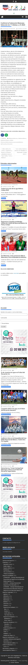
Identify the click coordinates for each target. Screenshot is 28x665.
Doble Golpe (6, 566)
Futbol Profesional (7, 644)
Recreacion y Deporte (8, 648)
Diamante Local (7, 564)
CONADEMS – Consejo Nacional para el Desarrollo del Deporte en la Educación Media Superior (13, 579)
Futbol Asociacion (8, 628)
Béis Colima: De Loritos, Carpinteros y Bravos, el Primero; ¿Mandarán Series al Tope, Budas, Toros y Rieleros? (6, 153)
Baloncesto (6, 598)
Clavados (6, 624)
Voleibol (5, 633)
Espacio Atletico (7, 568)
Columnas (5, 562)
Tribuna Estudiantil (8, 573)
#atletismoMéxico (22, 138)
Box (5, 609)
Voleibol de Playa (8, 635)
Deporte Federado (8, 592)
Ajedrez (5, 594)
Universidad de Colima (9, 643)
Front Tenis (7, 620)
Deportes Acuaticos (8, 622)
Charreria (5, 603)
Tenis (4, 631)
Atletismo (4, 138)
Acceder (3, 326)
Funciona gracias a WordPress (9, 660)
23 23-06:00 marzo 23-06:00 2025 (9, 251)
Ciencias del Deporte (8, 560)
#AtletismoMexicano (13, 138)
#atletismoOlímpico (5, 140)
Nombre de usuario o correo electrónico (11, 312)
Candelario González (22, 28)
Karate (6, 611)
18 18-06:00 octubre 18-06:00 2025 (10, 184)
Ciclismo (5, 605)
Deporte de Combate (9, 607)
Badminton (7, 618)
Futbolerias (6, 570)
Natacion (6, 626)
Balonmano (6, 600)
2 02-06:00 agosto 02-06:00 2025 (9, 217)
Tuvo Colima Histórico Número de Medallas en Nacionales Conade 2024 (21, 151)
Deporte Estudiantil (8, 575)
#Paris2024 (9, 144)
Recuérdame (5, 323)
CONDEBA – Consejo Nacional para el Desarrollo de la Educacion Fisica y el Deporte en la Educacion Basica (13, 588)
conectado (16, 273)
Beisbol (5, 601)
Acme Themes (15, 662)
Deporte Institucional (6, 386)
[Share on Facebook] (2, 135)
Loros (5, 646)
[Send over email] (6, 135)
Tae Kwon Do (8, 615)
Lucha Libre (7, 613)
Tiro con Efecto (7, 572)
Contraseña (4, 317)
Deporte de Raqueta (9, 616)
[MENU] (26, 17)
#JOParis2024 (4, 144)
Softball (5, 629)
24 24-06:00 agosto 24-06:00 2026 (9, 368)
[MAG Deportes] (2, 17)
